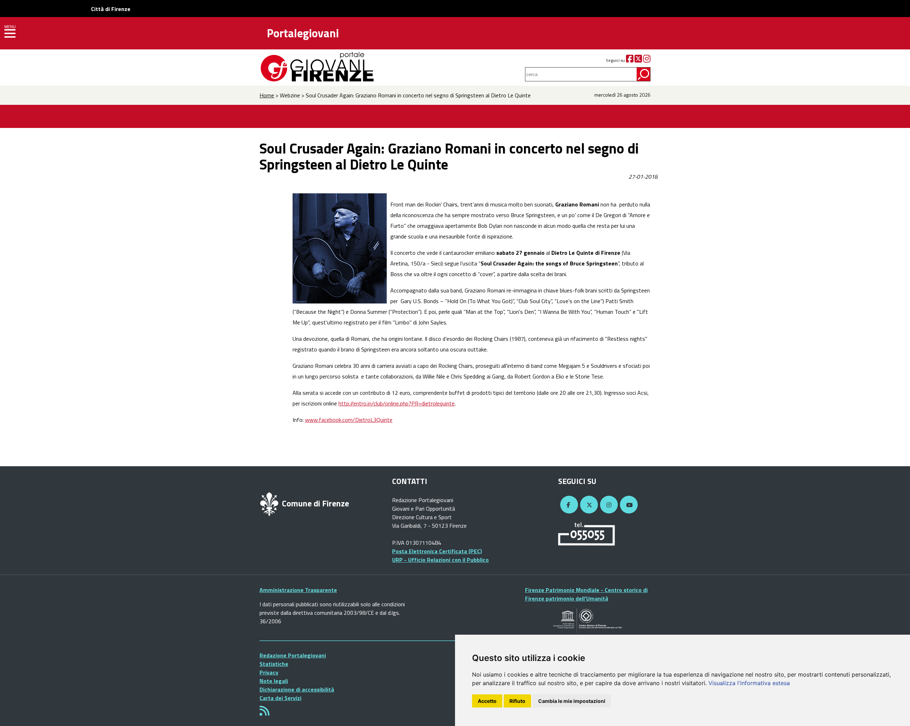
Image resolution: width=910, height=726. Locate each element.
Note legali (273, 681)
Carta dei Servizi (280, 698)
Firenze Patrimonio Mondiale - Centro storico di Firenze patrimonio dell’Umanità (586, 594)
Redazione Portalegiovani (292, 655)
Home (266, 95)
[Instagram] (647, 60)
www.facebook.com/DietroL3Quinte (348, 419)
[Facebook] (629, 60)
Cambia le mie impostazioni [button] (571, 701)
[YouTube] (628, 505)
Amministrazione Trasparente (298, 590)
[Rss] (264, 713)
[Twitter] (638, 60)
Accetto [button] (487, 701)
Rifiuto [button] (517, 701)
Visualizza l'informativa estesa (749, 683)
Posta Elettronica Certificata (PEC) (437, 551)
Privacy (268, 672)
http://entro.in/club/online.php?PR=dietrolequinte (396, 403)
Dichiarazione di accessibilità (296, 689)
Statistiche (273, 664)
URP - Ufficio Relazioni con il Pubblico (440, 559)
